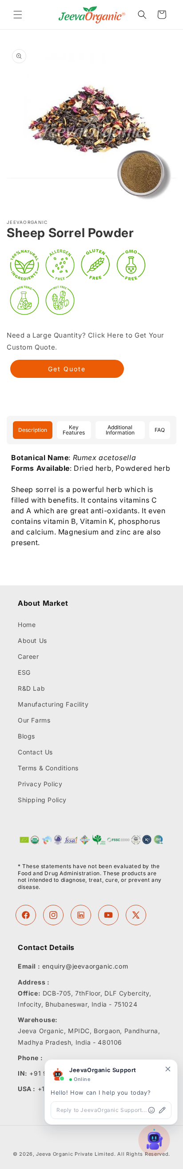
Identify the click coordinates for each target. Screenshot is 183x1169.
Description (32, 430)
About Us (32, 640)
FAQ (160, 430)
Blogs (26, 736)
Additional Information (120, 430)
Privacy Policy (40, 784)
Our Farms (34, 720)
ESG (24, 672)
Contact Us (35, 752)
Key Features (74, 430)
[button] (18, 14)
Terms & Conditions (48, 768)
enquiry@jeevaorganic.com (85, 966)
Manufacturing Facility (53, 704)
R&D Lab (31, 688)
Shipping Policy (42, 800)
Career (28, 656)
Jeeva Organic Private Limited (75, 1154)
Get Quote (67, 369)
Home (27, 624)
